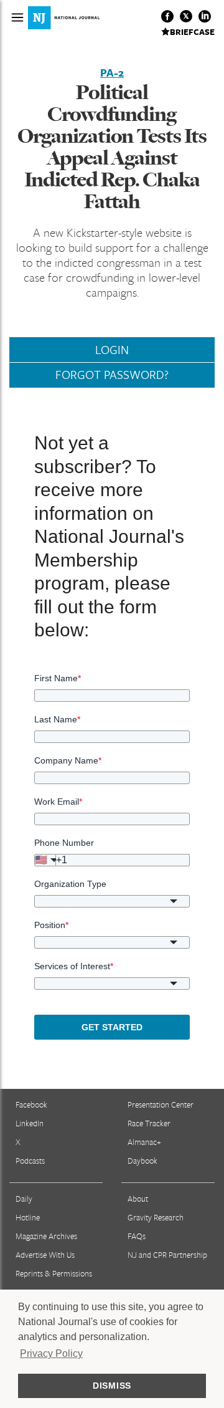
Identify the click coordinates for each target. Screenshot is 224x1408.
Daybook (142, 1160)
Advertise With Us (45, 1254)
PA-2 (112, 72)
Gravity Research (156, 1217)
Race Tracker (149, 1123)
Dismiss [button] (112, 1386)
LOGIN (112, 350)
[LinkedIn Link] (204, 16)
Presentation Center (161, 1104)
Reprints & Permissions (54, 1273)
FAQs (137, 1236)
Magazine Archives (46, 1236)
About (138, 1198)
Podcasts (30, 1160)
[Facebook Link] (167, 16)
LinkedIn (30, 1123)
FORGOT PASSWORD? (112, 374)
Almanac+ (144, 1141)
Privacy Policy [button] (51, 1353)
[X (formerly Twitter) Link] (186, 16)
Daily (24, 1198)
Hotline (28, 1217)
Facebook (31, 1104)
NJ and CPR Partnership (167, 1254)
